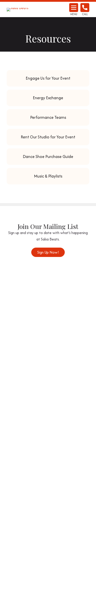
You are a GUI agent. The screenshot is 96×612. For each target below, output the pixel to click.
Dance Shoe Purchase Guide (48, 157)
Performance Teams (48, 117)
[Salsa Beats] (23, 9)
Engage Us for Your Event (48, 78)
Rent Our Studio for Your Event (48, 137)
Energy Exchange (48, 98)
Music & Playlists (48, 176)
